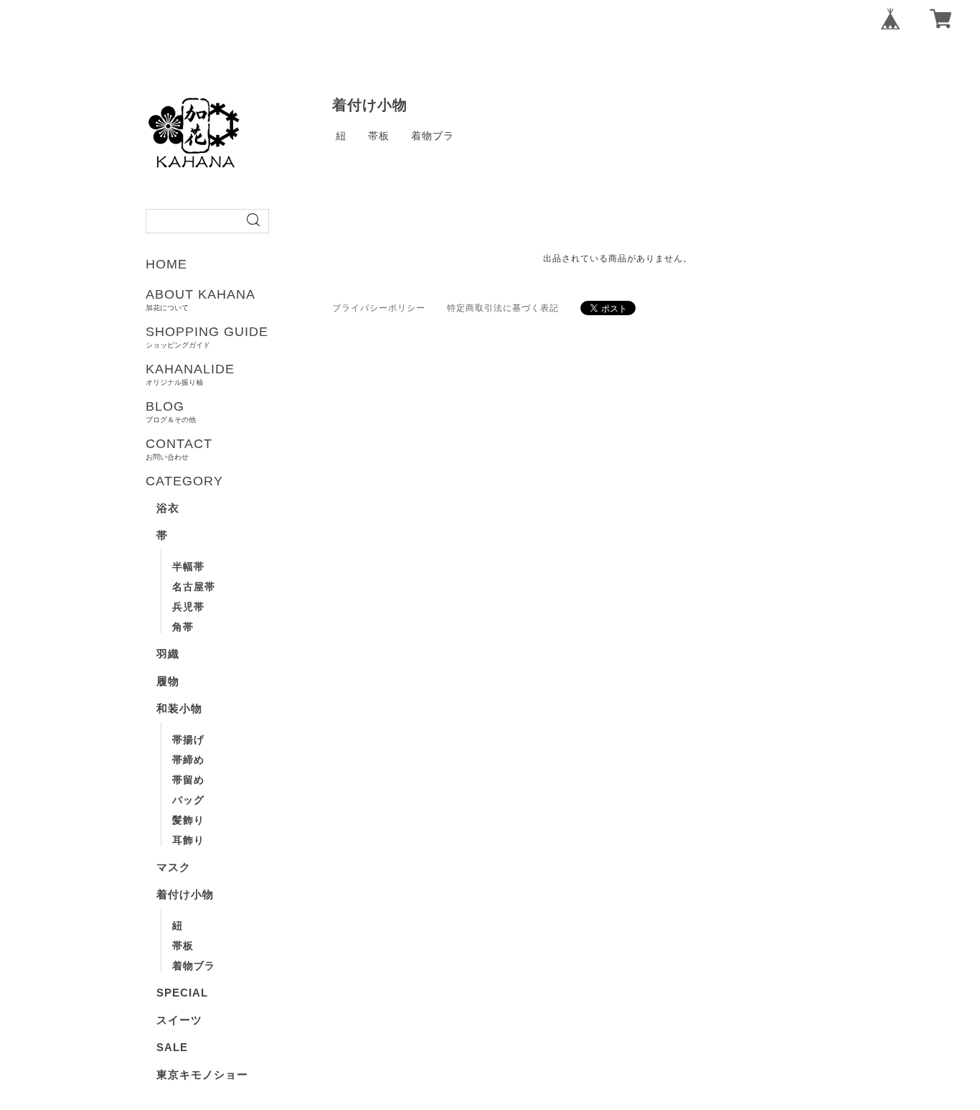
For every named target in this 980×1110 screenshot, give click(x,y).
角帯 (183, 627)
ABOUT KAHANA (200, 299)
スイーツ (179, 1020)
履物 (167, 681)
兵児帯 (188, 606)
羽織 (167, 654)
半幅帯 (188, 566)
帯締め (188, 759)
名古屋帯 (193, 586)
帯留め (188, 779)
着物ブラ (193, 965)
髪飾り (188, 820)
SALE (172, 1047)
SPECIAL (182, 993)
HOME (166, 264)
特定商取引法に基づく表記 (503, 308)
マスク (173, 867)
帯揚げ (188, 739)
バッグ (188, 800)
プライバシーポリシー (378, 308)
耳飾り (188, 840)
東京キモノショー (202, 1074)
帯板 (183, 945)
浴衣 (167, 508)
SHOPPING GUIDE (207, 337)
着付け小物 (185, 894)
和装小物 (179, 708)
